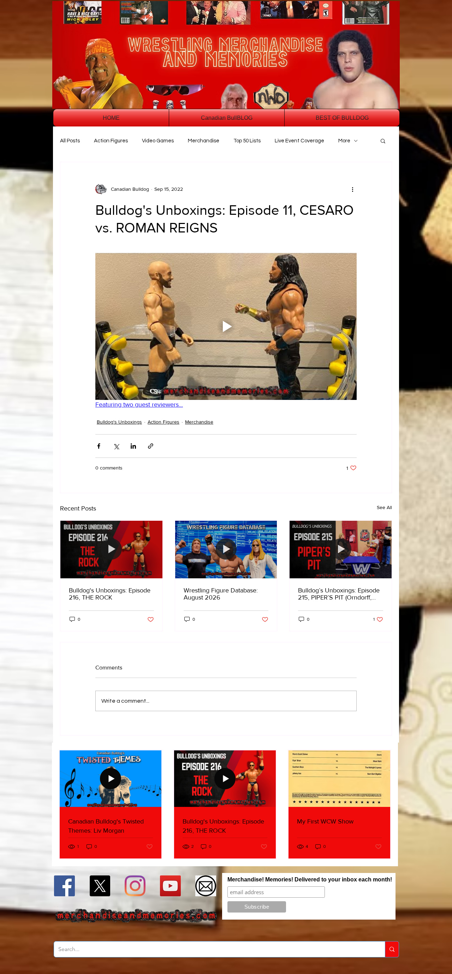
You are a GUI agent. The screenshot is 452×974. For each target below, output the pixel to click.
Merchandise (203, 140)
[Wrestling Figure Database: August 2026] (226, 549)
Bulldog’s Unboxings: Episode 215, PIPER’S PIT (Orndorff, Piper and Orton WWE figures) (339, 594)
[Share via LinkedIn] (133, 446)
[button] (383, 140)
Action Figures (111, 140)
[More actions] (352, 189)
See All (384, 507)
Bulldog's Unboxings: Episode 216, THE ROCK (109, 594)
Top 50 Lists (247, 140)
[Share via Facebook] (98, 446)
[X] (99, 885)
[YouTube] (170, 885)
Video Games (158, 140)
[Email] (205, 885)
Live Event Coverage (299, 140)
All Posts (70, 140)
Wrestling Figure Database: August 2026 (221, 594)
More (344, 140)
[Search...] (392, 949)
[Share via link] (150, 446)
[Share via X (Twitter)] (116, 446)
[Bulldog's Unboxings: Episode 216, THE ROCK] (111, 549)
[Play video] (226, 326)
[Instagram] (135, 885)
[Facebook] (64, 885)
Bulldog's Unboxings (119, 422)
